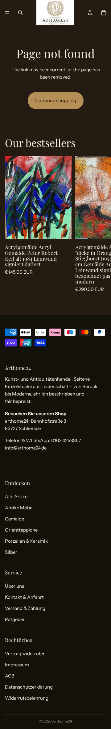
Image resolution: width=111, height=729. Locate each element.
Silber (11, 552)
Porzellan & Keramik (26, 541)
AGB (9, 676)
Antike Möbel (19, 508)
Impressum (17, 665)
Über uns (14, 586)
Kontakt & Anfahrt (24, 597)
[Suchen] (20, 12)
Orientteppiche (21, 530)
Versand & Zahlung (25, 608)
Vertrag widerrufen (25, 654)
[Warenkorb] (103, 12)
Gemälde (14, 519)
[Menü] (7, 13)
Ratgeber (15, 619)
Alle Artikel (17, 496)
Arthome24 (62, 721)
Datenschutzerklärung (29, 687)
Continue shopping (55, 100)
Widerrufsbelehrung (26, 698)
